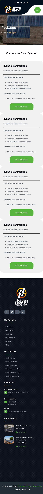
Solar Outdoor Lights (13, 373)
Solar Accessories (12, 376)
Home (3, 33)
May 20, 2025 (21, 432)
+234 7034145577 (14, 402)
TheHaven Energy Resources (30, 486)
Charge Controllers (13, 369)
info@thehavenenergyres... (17, 411)
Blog (7, 345)
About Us (9, 327)
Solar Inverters (11, 362)
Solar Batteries (11, 365)
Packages (9, 330)
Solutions (9, 334)
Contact (9, 341)
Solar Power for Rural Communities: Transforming (24, 439)
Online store (10, 338)
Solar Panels (10, 358)
